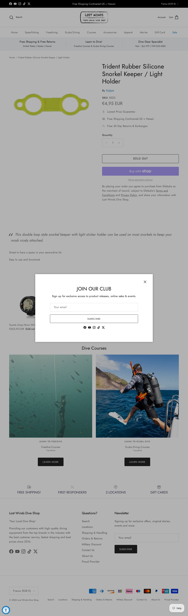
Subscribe (93, 319)
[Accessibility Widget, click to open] (6, 610)
